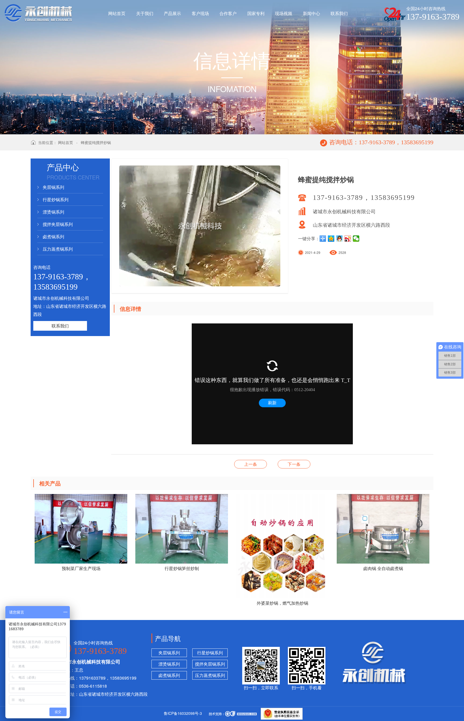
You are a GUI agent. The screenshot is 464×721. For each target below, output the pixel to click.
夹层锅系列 (53, 187)
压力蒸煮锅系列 (58, 249)
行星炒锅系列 (55, 199)
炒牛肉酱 (294, 464)
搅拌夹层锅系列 (58, 224)
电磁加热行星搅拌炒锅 (250, 464)
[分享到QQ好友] (339, 238)
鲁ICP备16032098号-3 (183, 713)
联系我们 (60, 326)
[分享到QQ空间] (331, 238)
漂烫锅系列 (53, 212)
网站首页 (65, 142)
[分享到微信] (356, 238)
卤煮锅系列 (53, 236)
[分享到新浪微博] (348, 238)
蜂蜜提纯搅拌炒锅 (96, 142)
